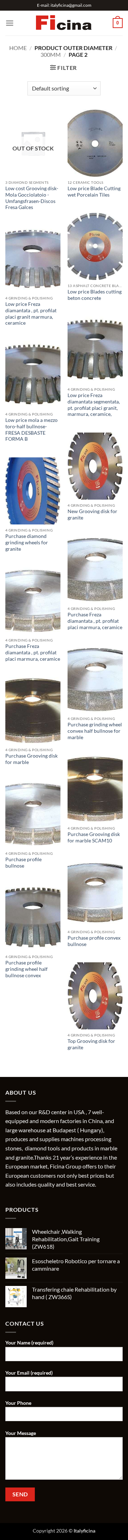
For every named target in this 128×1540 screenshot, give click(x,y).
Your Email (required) (29, 1373)
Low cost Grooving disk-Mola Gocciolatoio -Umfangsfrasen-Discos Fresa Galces (31, 198)
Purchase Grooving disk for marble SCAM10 (94, 837)
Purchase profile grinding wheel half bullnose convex (26, 969)
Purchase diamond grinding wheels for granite (26, 542)
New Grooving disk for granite (92, 514)
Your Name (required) (29, 1343)
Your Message (20, 1433)
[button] (9, 23)
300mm (51, 54)
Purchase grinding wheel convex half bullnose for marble (95, 731)
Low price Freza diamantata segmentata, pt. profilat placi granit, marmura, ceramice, (94, 404)
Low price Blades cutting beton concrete (95, 295)
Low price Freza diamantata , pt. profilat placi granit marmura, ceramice (31, 313)
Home (18, 47)
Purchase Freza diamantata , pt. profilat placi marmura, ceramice (95, 621)
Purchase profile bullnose (23, 863)
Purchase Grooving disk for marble (31, 759)
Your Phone (18, 1403)
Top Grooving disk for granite (91, 1044)
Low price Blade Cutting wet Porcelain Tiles (94, 192)
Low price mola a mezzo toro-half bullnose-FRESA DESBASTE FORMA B (31, 429)
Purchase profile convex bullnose (94, 941)
